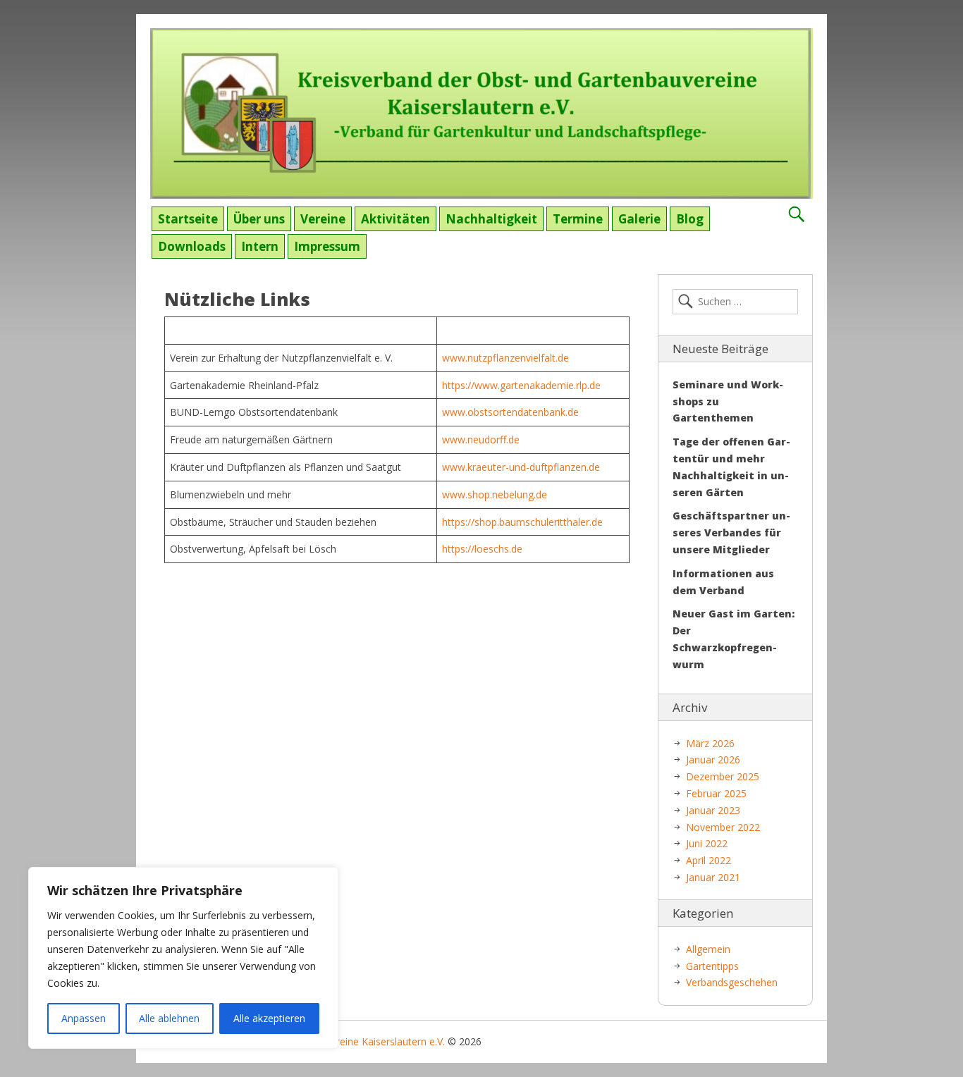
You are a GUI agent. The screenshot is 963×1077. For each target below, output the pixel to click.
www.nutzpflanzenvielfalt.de (505, 357)
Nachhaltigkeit (491, 219)
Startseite (188, 219)
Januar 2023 (713, 810)
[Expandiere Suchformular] (796, 214)
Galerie (639, 219)
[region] (183, 958)
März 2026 (710, 743)
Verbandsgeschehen (732, 982)
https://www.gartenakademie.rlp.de (521, 385)
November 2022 (723, 827)
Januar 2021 (713, 877)
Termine (578, 219)
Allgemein (708, 949)
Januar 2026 (713, 759)
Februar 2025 (716, 793)
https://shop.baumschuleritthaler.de (522, 522)
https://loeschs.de (482, 548)
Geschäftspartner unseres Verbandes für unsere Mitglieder (731, 532)
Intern (259, 246)
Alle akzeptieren (269, 1018)
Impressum (327, 246)
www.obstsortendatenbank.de (510, 412)
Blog (690, 219)
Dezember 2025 (722, 776)
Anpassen (83, 1018)
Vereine (322, 219)
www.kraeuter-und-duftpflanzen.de (521, 467)
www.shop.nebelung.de (494, 494)
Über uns (259, 219)
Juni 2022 (707, 843)
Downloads (192, 246)
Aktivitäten (395, 219)
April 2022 (708, 860)
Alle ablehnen (169, 1018)
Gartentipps (712, 966)
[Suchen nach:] (735, 301)
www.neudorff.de (481, 439)
